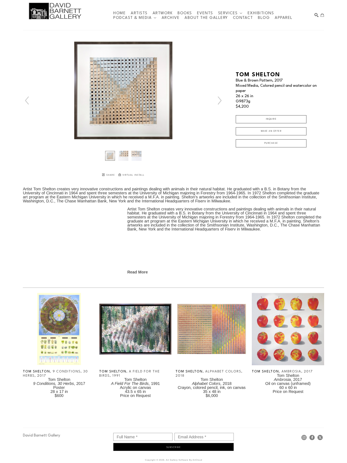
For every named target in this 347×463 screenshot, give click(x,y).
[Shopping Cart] (322, 15)
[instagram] (304, 437)
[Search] (316, 15)
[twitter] (320, 437)
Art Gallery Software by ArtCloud (184, 460)
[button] (230, 13)
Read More (137, 272)
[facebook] (312, 437)
